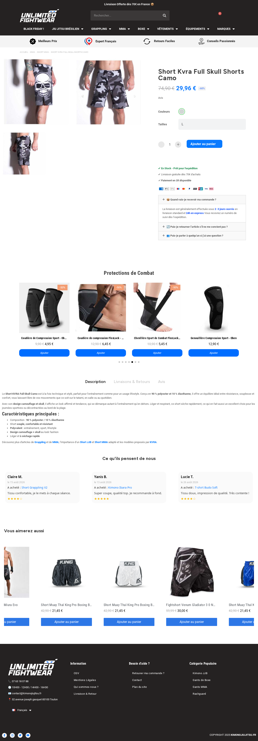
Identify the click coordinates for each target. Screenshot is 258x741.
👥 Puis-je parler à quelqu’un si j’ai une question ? (194, 235)
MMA (122, 28)
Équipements (195, 28)
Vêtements (165, 28)
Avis (161, 381)
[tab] (202, 199)
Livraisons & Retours (132, 381)
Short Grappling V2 (34, 487)
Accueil (24, 52)
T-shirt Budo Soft (206, 487)
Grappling (99, 28)
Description (95, 381)
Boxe (141, 28)
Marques (224, 28)
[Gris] (181, 111)
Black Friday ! (34, 28)
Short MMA (43, 52)
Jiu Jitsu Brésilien (65, 28)
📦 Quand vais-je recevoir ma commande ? (191, 199)
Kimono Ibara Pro (120, 487)
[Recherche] (164, 15)
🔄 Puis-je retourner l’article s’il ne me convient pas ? (197, 226)
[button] (204, 144)
